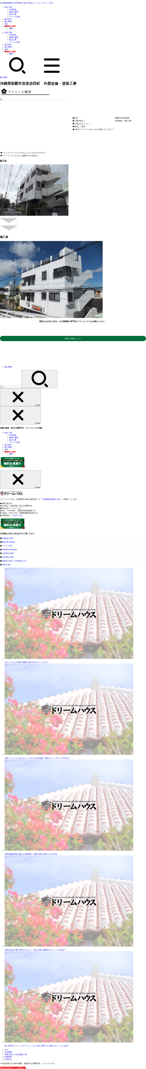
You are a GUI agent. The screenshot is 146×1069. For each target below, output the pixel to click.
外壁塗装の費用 (8, 553)
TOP (6, 1050)
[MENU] (52, 73)
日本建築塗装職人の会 (51, 499)
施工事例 (8, 21)
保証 (6, 24)
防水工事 (12, 14)
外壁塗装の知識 (8, 557)
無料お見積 (6, 565)
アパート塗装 (14, 17)
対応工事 (8, 7)
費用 (11, 28)
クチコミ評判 (7, 546)
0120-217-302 (17, 515)
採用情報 (8, 1057)
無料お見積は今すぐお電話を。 (13, 1068)
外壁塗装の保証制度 (10, 549)
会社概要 (8, 1052)
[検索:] (11, 387)
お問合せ (8, 1059)
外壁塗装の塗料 (7, 538)
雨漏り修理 (13, 12)
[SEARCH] (17, 73)
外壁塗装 (12, 9)
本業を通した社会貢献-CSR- (16, 1054)
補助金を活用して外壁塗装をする (14, 561)
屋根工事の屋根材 (8, 542)
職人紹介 (8, 19)
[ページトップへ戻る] (26, 1068)
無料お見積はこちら (73, 338)
